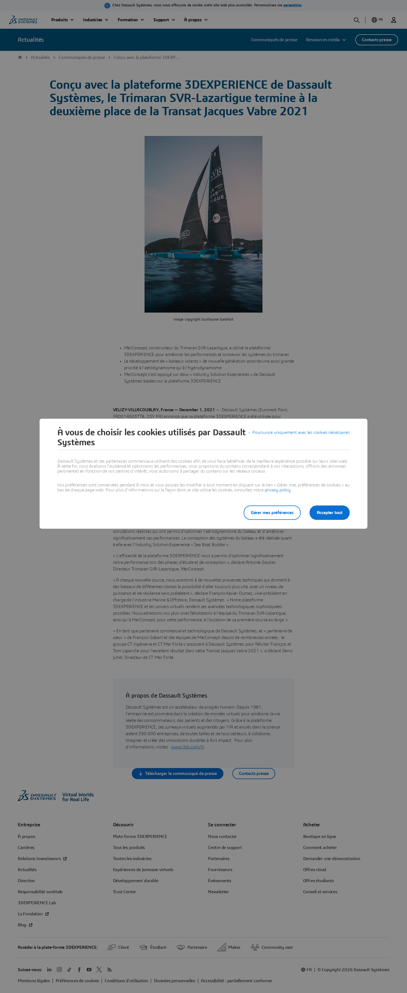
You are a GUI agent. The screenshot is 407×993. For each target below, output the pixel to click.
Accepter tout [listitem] (329, 512)
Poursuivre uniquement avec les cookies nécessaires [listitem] (301, 432)
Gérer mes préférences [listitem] (272, 512)
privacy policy (278, 490)
